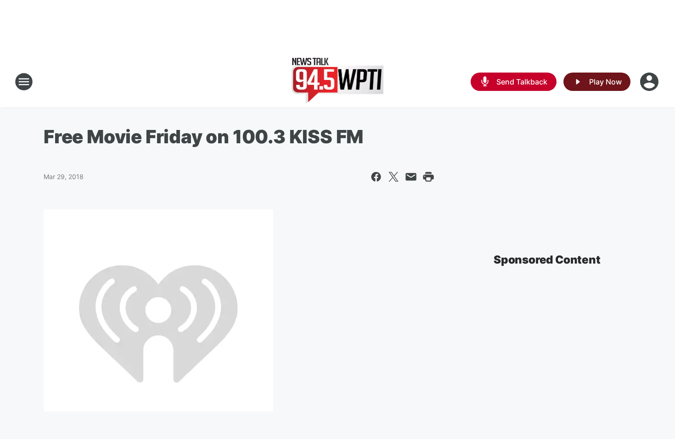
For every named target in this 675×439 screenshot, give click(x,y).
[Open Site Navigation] (24, 82)
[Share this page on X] (393, 176)
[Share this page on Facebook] (376, 176)
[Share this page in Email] (411, 176)
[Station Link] (338, 82)
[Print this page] (428, 176)
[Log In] (650, 82)
